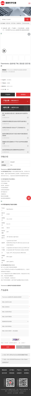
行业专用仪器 (21, 28)
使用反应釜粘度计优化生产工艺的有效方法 (13, 127)
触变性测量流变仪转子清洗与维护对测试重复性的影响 (15, 134)
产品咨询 (7, 94)
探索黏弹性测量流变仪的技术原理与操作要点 (14, 121)
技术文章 (4, 373)
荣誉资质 (11, 373)
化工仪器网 (15, 393)
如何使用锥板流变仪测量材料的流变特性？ (13, 149)
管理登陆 (21, 393)
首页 (9, 28)
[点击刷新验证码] (15, 339)
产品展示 (14, 28)
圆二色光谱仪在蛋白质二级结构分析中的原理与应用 (15, 114)
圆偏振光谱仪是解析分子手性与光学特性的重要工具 (15, 142)
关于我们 (11, 370)
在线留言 (19, 373)
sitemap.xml (23, 391)
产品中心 (19, 370)
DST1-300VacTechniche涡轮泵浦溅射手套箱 (17, 354)
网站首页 (4, 370)
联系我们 (23, 94)
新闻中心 (26, 370)
